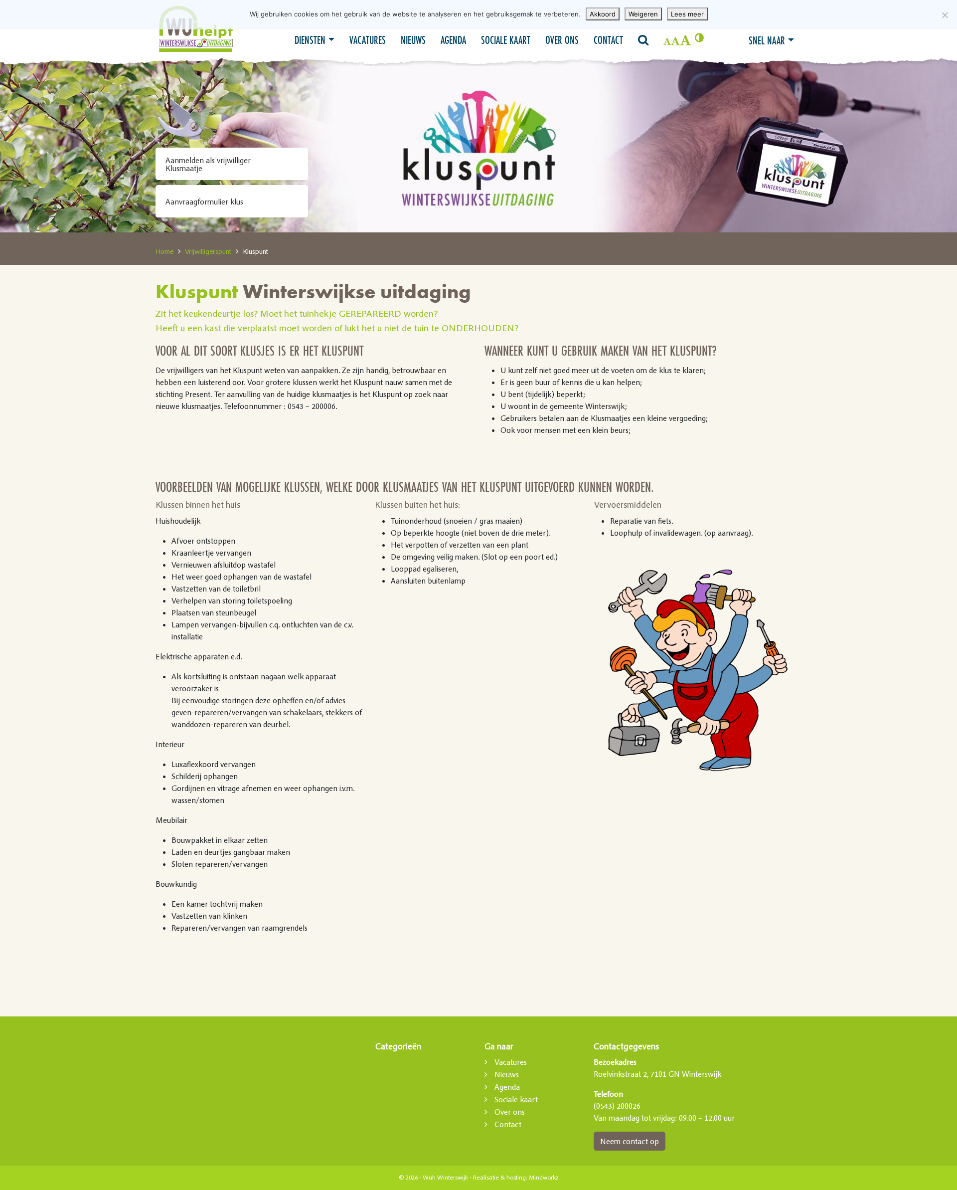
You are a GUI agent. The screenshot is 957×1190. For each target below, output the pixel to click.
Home (164, 251)
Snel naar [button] (767, 40)
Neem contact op (629, 1141)
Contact (608, 39)
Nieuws (413, 39)
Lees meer (687, 14)
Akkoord (603, 14)
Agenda (453, 39)
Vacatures (367, 39)
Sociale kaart (505, 39)
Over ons (562, 39)
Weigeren (643, 14)
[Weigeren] (945, 15)
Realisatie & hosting (499, 1178)
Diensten (310, 39)
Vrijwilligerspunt (208, 251)
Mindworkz (543, 1178)
